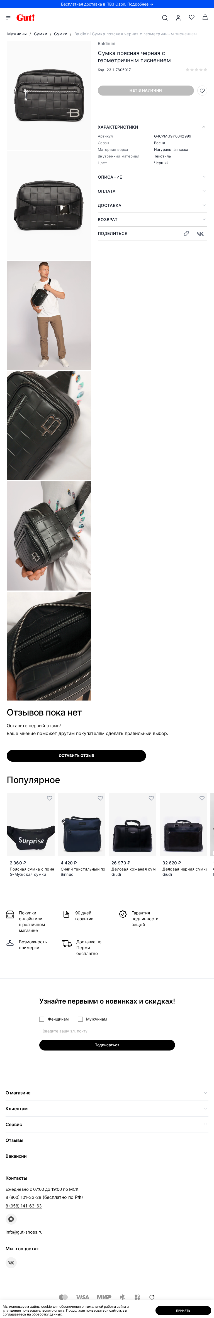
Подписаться (107, 1044)
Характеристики (118, 127)
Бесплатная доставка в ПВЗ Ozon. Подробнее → (107, 4)
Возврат (108, 219)
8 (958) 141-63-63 (24, 1206)
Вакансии (16, 1156)
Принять (183, 1310)
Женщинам (58, 1019)
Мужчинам (96, 1019)
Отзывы (14, 1140)
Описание (110, 177)
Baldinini (106, 43)
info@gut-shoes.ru (24, 1232)
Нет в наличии (146, 90)
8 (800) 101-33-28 (23, 1197)
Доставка (109, 205)
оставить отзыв (76, 755)
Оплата (107, 191)
